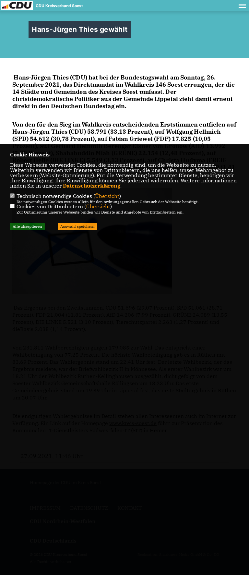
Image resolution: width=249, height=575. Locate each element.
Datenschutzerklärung (91, 185)
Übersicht (107, 196)
